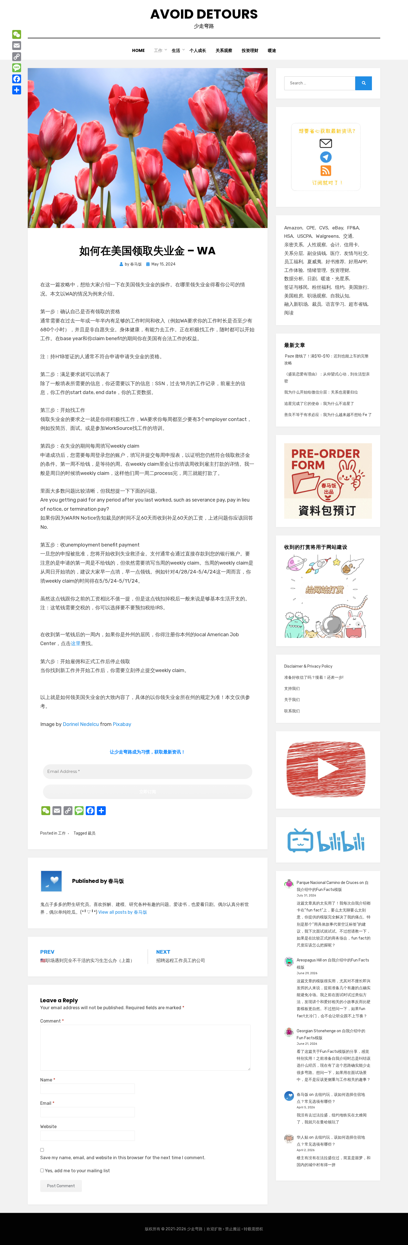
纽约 (339, 287)
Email (47, 1103)
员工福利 (293, 261)
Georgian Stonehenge (316, 1031)
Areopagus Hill (309, 960)
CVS (323, 228)
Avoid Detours (204, 14)
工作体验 (293, 270)
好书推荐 (335, 261)
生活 (176, 50)
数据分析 (293, 278)
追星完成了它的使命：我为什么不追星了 (319, 403)
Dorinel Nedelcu (81, 724)
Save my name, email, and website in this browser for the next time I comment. (122, 1157)
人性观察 (316, 244)
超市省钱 (358, 304)
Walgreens (327, 236)
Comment (52, 1021)
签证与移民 (296, 287)
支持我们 (292, 688)
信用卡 (351, 244)
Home (138, 50)
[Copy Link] (16, 56)
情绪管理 (316, 270)
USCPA (304, 236)
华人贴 (302, 1137)
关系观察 (224, 50)
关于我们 (292, 699)
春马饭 (302, 1094)
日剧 (312, 278)
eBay (337, 228)
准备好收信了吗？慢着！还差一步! (313, 677)
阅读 (289, 312)
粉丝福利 (321, 287)
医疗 (335, 253)
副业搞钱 (316, 253)
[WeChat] (16, 34)
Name (47, 1080)
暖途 (272, 50)
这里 (76, 643)
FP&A (353, 228)
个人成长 (198, 50)
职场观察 (316, 296)
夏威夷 (314, 261)
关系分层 (293, 253)
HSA (288, 236)
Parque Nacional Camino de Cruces (328, 882)
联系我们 (292, 711)
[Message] (16, 67)
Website (48, 1126)
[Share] (16, 90)
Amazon (293, 228)
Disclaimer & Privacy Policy (308, 666)
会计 (335, 244)
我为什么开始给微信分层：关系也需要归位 (321, 392)
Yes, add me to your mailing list (77, 1170)
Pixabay (122, 724)
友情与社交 (355, 253)
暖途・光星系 (335, 278)
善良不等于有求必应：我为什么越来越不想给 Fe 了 (328, 414)
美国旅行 (358, 287)
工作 (158, 50)
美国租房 (293, 296)
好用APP (357, 261)
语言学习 (335, 304)
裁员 (91, 833)
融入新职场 (296, 304)
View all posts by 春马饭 (122, 912)
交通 (347, 236)
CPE (310, 228)
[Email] (16, 45)
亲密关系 (293, 244)
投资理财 (250, 50)
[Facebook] (16, 78)
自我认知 (339, 296)
